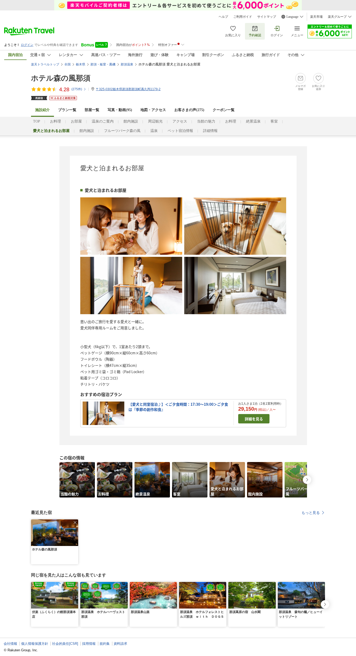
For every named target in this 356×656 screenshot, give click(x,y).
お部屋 (76, 121)
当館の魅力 (206, 121)
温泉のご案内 (103, 121)
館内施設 (131, 121)
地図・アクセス (153, 110)
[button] (75, 522)
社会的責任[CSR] (65, 644)
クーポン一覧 (224, 110)
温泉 (154, 131)
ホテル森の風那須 (60, 78)
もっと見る (311, 513)
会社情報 (10, 644)
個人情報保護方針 (34, 644)
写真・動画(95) (120, 110)
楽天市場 (316, 17)
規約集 (105, 644)
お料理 (55, 121)
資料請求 (120, 644)
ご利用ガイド (242, 17)
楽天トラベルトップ (45, 64)
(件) (76, 89)
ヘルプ (223, 17)
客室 (274, 121)
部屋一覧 (92, 110)
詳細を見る (254, 418)
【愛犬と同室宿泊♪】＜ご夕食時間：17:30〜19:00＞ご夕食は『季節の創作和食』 (178, 407)
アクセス (180, 121)
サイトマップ (266, 17)
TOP (36, 121)
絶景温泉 (253, 121)
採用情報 (89, 644)
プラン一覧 (67, 110)
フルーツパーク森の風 (122, 131)
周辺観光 (155, 121)
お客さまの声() (189, 110)
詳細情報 (210, 131)
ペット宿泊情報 (180, 131)
